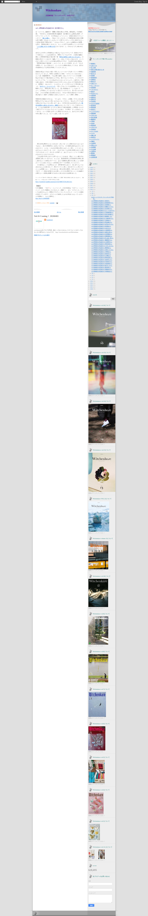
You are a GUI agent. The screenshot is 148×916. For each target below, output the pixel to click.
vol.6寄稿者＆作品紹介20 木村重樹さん (101, 234)
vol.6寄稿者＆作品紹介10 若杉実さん (101, 253)
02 (92, 277)
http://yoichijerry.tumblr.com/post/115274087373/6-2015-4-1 (54, 181)
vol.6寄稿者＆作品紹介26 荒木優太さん (101, 222)
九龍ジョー (94, 83)
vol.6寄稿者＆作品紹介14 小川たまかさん (102, 245)
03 (92, 275)
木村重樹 (93, 147)
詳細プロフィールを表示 (42, 235)
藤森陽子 (93, 119)
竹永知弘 (93, 101)
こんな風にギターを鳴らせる (46, 46)
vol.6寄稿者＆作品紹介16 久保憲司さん (101, 242)
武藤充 (93, 141)
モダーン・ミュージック (47, 86)
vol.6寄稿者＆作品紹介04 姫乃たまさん (101, 265)
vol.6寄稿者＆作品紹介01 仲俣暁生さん (101, 271)
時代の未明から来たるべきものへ (70, 57)
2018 (91, 183)
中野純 (93, 121)
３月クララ (94, 127)
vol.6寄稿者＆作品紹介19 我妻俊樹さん (101, 236)
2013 (91, 283)
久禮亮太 (93, 151)
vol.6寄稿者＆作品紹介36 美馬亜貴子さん (102, 202)
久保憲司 (93, 143)
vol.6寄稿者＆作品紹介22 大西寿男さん (101, 230)
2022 (91, 175)
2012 (91, 285)
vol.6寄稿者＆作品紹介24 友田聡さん (101, 226)
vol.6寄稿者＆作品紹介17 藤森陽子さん (101, 240)
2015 (91, 189)
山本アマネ (94, 65)
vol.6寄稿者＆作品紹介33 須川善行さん (50, 28)
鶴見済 (93, 91)
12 (92, 191)
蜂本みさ (93, 81)
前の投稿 (81, 212)
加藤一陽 (93, 135)
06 (92, 193)
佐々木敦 (93, 67)
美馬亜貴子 (94, 77)
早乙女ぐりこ (94, 93)
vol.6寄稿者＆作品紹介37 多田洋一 (100, 200)
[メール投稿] (57, 203)
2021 (91, 177)
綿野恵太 (93, 97)
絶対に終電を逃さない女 (97, 69)
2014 (91, 281)
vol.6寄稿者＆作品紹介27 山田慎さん (101, 220)
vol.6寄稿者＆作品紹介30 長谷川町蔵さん (102, 214)
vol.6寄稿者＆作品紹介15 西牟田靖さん (101, 244)
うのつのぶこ (94, 89)
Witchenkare (53, 10)
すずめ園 (93, 149)
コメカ (93, 133)
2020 (91, 179)
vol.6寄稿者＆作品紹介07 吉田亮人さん (101, 259)
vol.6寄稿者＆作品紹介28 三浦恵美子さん (102, 218)
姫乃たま (93, 73)
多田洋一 (93, 109)
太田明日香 (94, 157)
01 (92, 279)
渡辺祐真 (93, 105)
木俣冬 (93, 123)
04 (92, 273)
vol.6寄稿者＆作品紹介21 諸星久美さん (101, 232)
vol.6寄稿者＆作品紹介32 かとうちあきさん (103, 210)
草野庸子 (93, 155)
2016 (91, 187)
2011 (91, 287)
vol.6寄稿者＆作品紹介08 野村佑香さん (101, 257)
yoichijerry (49, 220)
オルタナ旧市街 (95, 103)
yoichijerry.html (100, 31)
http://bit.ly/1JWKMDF (42, 198)
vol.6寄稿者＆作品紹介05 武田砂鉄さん (101, 263)
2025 (91, 169)
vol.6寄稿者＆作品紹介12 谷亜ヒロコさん (102, 249)
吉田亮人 (93, 137)
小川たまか (94, 115)
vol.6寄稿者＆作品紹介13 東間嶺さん (101, 247)
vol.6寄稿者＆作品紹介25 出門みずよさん (102, 224)
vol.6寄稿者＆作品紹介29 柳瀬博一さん (101, 216)
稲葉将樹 (93, 71)
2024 (91, 171)
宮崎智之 (93, 79)
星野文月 (93, 99)
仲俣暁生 (93, 129)
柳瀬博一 (93, 63)
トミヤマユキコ (95, 111)
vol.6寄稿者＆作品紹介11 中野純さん (101, 251)
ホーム (59, 212)
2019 (91, 181)
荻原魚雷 (93, 125)
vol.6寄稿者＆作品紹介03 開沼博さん (101, 267)
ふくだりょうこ (95, 139)
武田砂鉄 (93, 87)
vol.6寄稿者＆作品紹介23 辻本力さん (101, 228)
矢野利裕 (93, 95)
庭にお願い (46, 38)
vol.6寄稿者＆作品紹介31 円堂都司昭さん (102, 212)
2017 (91, 185)
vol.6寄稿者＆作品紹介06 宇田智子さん (101, 261)
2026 (91, 167)
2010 (91, 289)
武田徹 (93, 75)
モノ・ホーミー (95, 85)
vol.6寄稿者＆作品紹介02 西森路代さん (101, 269)
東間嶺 (93, 153)
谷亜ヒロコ (94, 145)
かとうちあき (94, 131)
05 (92, 195)
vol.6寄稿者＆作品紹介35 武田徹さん (101, 204)
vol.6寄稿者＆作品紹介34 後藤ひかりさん (102, 206)
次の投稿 (37, 212)
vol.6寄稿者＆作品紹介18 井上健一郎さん (102, 238)
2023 (91, 173)
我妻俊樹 (93, 113)
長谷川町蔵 (94, 117)
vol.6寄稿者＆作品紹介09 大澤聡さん (101, 255)
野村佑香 (93, 107)
